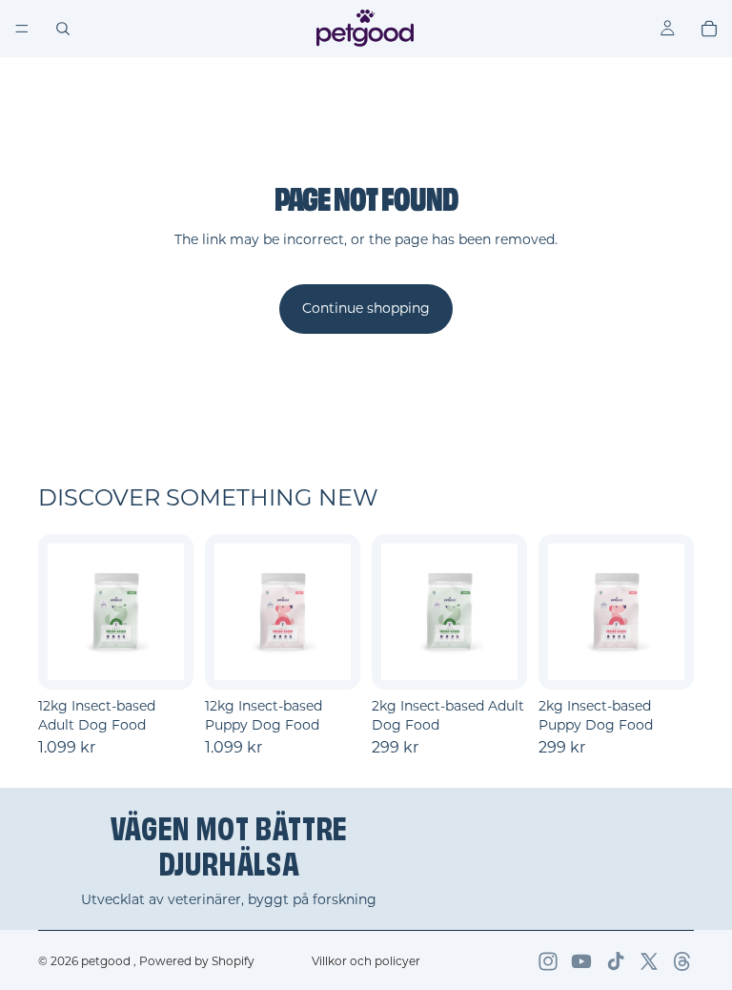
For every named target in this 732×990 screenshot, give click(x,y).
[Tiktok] (615, 961)
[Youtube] (581, 961)
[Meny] (22, 29)
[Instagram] (548, 961)
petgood (107, 961)
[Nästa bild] (163, 612)
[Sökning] (63, 29)
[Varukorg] (709, 29)
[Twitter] (649, 961)
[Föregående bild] (69, 612)
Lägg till (180, 660)
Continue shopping (366, 308)
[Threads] (682, 961)
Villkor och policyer (366, 961)
